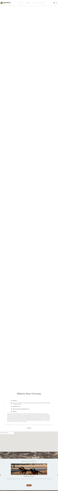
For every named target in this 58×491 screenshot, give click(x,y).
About (20, 2)
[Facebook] (54, 3)
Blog (40, 2)
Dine (33, 2)
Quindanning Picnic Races (29, 476)
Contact (43, 2)
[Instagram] (56, 3)
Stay (23, 2)
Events (37, 2)
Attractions (28, 2)
